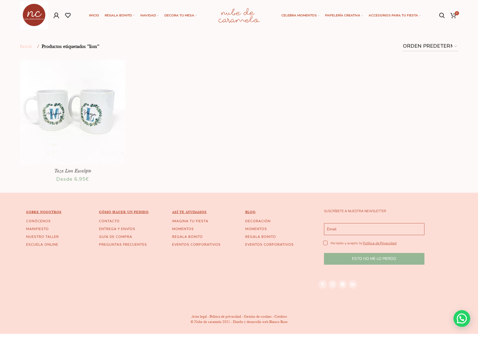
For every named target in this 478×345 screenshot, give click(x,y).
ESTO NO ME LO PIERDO (374, 258)
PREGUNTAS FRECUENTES (123, 244)
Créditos (280, 316)
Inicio (26, 46)
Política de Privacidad (380, 243)
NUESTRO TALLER (42, 237)
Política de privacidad (225, 316)
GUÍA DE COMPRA (115, 237)
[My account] (56, 15)
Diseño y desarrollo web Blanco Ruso (260, 322)
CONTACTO (109, 221)
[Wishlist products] (68, 15)
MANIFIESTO (37, 229)
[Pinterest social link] (342, 284)
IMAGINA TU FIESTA (190, 221)
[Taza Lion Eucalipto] (73, 112)
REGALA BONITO (187, 237)
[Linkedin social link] (353, 284)
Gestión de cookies (258, 316)
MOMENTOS (183, 229)
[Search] (442, 15)
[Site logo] (34, 15)
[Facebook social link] (322, 284)
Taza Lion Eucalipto (72, 170)
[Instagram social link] (332, 284)
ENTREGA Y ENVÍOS (117, 229)
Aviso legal (199, 316)
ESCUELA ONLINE (42, 244)
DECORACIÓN (258, 221)
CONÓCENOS (38, 221)
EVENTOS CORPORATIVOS (196, 244)
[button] (461, 318)
